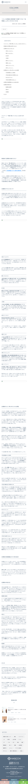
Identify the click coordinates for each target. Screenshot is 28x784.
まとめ (5, 94)
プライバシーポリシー (13, 766)
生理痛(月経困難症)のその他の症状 (11, 82)
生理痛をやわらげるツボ (9, 48)
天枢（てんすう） (9, 50)
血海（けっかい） (9, 60)
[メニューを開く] (25, 2)
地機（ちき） (8, 62)
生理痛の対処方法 (7, 84)
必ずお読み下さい (21, 766)
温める (7, 89)
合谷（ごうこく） (9, 67)
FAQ (4, 766)
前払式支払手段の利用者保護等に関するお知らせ (14, 768)
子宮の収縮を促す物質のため (12, 74)
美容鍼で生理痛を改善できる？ (10, 46)
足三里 (7, 55)
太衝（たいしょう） (10, 65)
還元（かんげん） (9, 53)
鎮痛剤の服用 (8, 87)
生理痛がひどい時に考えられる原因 (11, 70)
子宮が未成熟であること (11, 79)
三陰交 (7, 58)
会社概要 (7, 766)
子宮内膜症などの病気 (10, 72)
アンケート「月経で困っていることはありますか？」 (15, 43)
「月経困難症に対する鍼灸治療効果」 (14, 170)
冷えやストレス (9, 77)
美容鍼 (7, 91)
